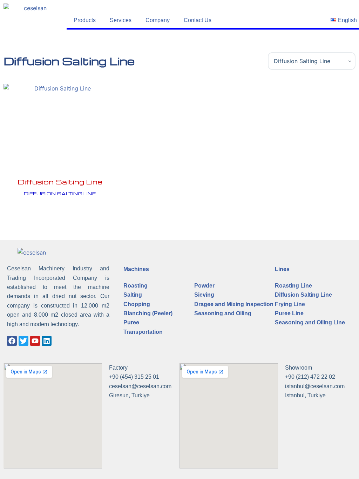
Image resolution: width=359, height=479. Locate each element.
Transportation (143, 332)
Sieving (204, 295)
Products (85, 20)
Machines (136, 269)
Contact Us (197, 20)
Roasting (135, 286)
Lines (282, 269)
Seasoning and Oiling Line (310, 322)
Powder (204, 286)
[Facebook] (12, 341)
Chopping (136, 304)
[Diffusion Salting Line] (60, 126)
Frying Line (290, 304)
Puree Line (289, 313)
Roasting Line (293, 286)
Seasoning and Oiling (222, 313)
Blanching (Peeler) (147, 313)
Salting (132, 295)
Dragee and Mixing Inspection (233, 304)
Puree (131, 322)
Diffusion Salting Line (60, 181)
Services (120, 20)
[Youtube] (35, 341)
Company (157, 20)
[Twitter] (23, 341)
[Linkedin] (47, 341)
